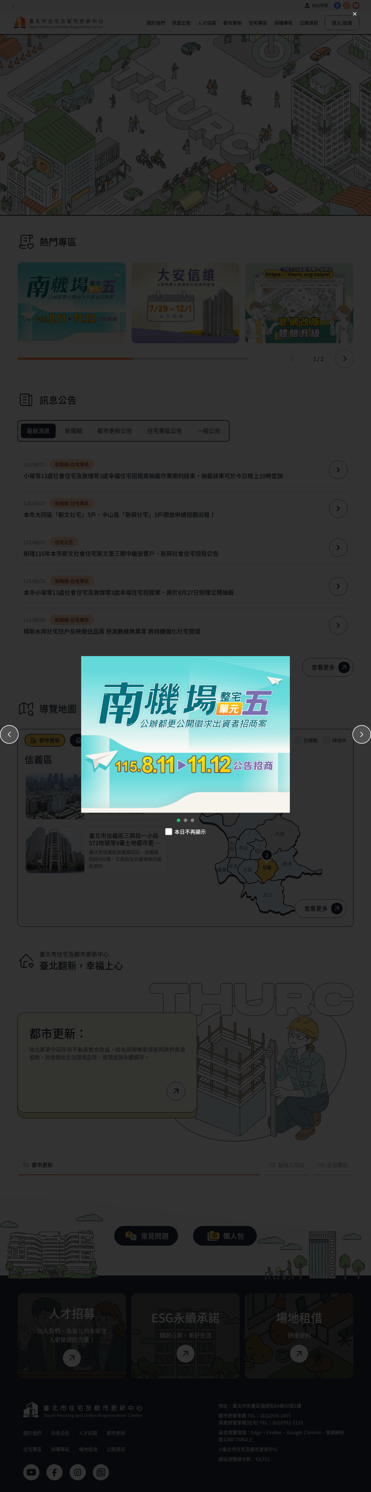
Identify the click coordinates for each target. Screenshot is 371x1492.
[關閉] (354, 14)
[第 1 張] (178, 820)
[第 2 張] (185, 820)
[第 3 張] (192, 820)
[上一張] (9, 734)
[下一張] (361, 734)
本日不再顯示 (190, 832)
